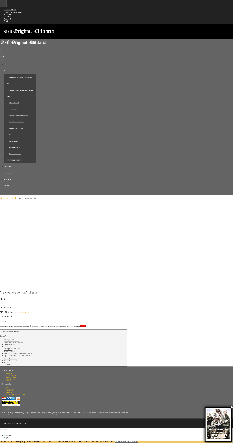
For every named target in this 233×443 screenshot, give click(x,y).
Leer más (132, 442)
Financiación (9, 390)
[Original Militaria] (23, 45)
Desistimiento (7, 179)
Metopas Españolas (14, 147)
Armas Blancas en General (16, 122)
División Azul (13, 109)
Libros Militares (13, 141)
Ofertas (6, 362)
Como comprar (8, 166)
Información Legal (10, 375)
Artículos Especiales (15, 154)
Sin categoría (7, 364)
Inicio (5, 64)
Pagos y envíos (8, 173)
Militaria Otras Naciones (16, 128)
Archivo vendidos (14, 160)
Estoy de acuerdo (121, 442)
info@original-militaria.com (13, 12)
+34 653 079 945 (10, 10)
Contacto (6, 185)
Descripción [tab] (8, 316)
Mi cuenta (7, 14)
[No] (137, 442)
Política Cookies (10, 379)
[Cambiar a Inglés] (6, 21)
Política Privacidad (10, 377)
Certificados (8, 392)
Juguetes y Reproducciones (12, 348)
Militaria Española (14, 103)
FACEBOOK (8, 17)
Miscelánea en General (15, 134)
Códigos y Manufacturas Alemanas (15, 394)
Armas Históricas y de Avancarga (18, 115)
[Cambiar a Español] (7, 435)
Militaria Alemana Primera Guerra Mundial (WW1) (18, 353)
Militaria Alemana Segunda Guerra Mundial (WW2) (18, 355)
